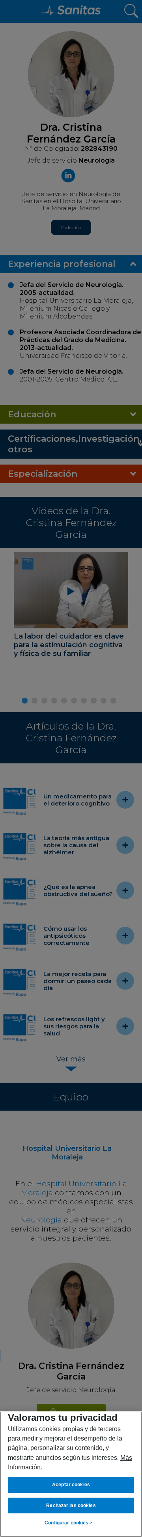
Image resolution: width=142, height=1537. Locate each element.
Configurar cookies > (68, 1523)
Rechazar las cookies (70, 1505)
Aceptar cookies (71, 1484)
